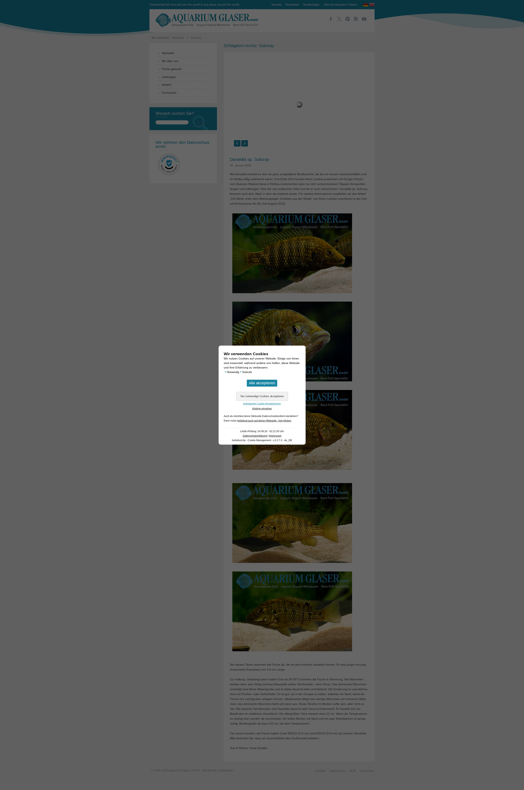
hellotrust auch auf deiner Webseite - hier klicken (264, 420)
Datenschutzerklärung (255, 435)
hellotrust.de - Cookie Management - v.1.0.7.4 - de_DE (262, 440)
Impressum (275, 435)
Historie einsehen (262, 408)
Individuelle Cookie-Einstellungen (262, 403)
